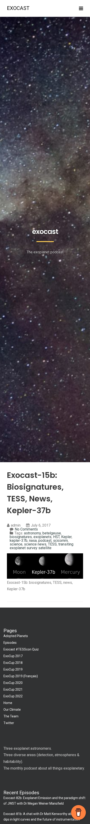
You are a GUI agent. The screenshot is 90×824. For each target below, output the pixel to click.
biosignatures (21, 537)
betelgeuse (51, 533)
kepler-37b (18, 540)
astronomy (32, 533)
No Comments (26, 529)
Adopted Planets (15, 636)
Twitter (8, 723)
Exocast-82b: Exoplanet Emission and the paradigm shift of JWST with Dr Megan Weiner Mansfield (44, 800)
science (16, 544)
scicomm (60, 540)
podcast (44, 540)
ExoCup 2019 (13, 669)
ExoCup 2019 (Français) (20, 676)
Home (7, 703)
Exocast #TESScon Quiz (21, 649)
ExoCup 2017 (13, 656)
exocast (18, 8)
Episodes (10, 642)
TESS (52, 544)
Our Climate (12, 709)
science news (35, 544)
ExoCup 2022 (13, 696)
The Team (10, 716)
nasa (33, 540)
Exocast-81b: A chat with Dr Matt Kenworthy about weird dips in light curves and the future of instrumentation (44, 816)
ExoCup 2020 (13, 683)
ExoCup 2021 (13, 689)
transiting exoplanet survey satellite (41, 546)
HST (56, 537)
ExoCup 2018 (13, 663)
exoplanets (42, 537)
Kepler (66, 537)
